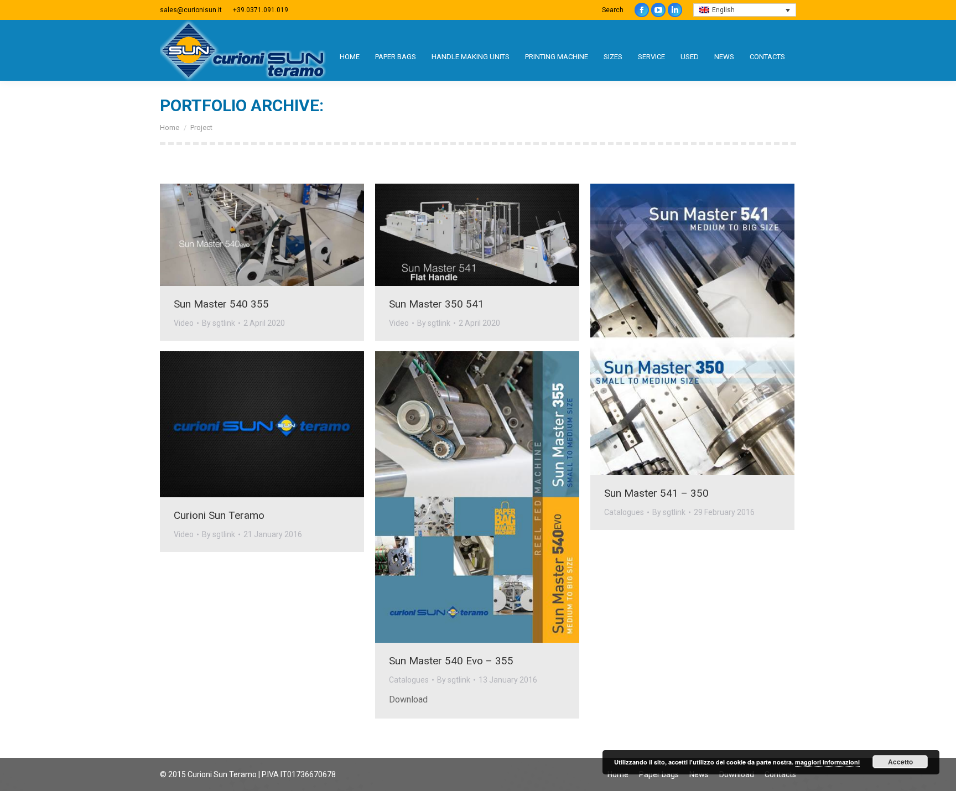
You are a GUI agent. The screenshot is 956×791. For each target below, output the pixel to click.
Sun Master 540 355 (221, 304)
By (218, 323)
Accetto (900, 762)
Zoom (247, 234)
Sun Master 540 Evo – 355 (451, 660)
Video (184, 323)
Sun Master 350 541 (436, 304)
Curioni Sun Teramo (219, 515)
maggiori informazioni (827, 762)
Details (277, 234)
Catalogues (624, 512)
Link (663, 330)
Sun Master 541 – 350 (656, 493)
